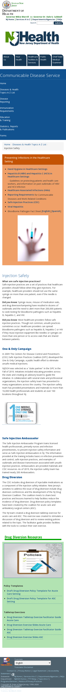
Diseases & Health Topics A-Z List (29, 144)
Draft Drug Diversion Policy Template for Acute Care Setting (32, 592)
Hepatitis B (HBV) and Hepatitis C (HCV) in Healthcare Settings (30, 175)
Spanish (56, 211)
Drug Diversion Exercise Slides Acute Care (29, 624)
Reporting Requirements (21, 194)
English (46, 211)
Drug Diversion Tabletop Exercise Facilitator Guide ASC (34, 631)
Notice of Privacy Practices (30, 681)
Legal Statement (39, 671)
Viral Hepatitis (15, 206)
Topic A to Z (43, 679)
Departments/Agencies (43, 19)
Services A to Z (23, 19)
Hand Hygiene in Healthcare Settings (27, 169)
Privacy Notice (24, 671)
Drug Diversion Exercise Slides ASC (25, 637)
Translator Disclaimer (23, 667)
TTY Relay (32, 679)
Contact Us (11, 671)
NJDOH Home (20, 679)
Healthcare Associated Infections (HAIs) (29, 190)
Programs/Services (9, 681)
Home (7, 144)
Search (33, 23)
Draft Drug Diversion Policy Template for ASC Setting (31, 600)
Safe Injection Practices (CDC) (24, 202)
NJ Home (10, 19)
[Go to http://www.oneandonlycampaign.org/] (21, 413)
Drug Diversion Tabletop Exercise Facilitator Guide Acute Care (34, 619)
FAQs (59, 19)
